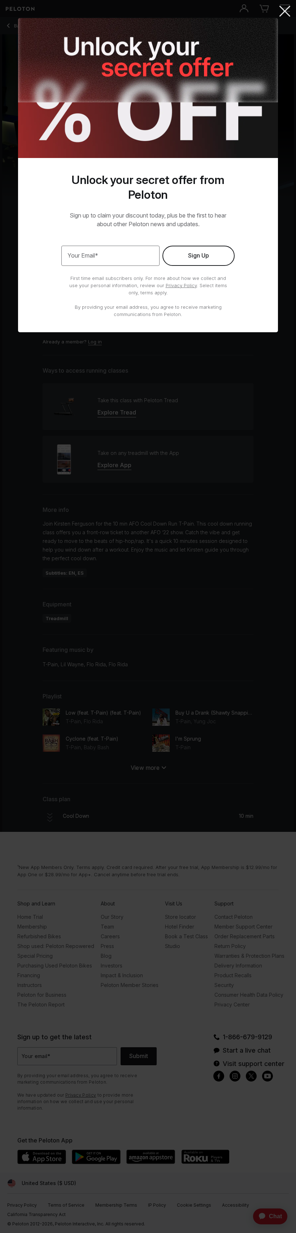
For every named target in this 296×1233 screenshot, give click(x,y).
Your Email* (83, 255)
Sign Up (198, 255)
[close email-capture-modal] (284, 12)
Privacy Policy (181, 285)
